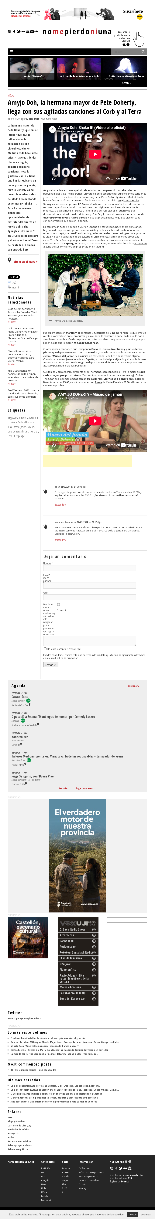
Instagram (66, 1168)
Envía (14, 282)
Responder (60, 504)
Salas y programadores (20, 1145)
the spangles (19, 436)
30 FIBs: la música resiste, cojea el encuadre (33, 1070)
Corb (20, 422)
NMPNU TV (45, 1168)
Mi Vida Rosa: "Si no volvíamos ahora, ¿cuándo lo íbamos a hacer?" (45, 1046)
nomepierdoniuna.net (21, 1162)
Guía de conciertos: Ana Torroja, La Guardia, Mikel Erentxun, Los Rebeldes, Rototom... (55, 1085)
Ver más (11, 322)
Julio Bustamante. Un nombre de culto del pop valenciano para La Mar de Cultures (54, 1101)
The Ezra (55, 240)
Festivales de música (18, 1129)
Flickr (64, 1184)
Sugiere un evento (85, 788)
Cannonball (67, 941)
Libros (43, 1184)
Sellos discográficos (18, 1149)
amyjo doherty (21, 417)
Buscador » (134, 686)
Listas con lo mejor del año (89, 1180)
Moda (43, 1188)
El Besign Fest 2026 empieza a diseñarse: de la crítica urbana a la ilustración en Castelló (56, 1093)
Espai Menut (46, 1200)
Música (11, 95)
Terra (10, 436)
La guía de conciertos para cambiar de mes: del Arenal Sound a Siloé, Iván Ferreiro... (54, 1054)
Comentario (62, 610)
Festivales (44, 1196)
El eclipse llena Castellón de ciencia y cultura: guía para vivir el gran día (48, 1038)
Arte (10, 1117)
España (16, 427)
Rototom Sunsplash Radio (76, 952)
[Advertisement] (87, 461)
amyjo (10, 417)
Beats (65, 240)
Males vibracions (70, 987)
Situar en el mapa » (26, 261)
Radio (11, 1137)
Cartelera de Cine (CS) (19, 1125)
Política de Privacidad (66, 658)
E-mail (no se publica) (47, 578)
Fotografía (13, 1133)
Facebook (65, 1172)
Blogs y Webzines (16, 1121)
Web (45, 592)
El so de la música (71, 958)
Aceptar (133, 1214)
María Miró (33, 118)
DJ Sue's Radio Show (72, 929)
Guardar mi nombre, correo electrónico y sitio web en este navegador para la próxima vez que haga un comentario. (49, 619)
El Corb (136, 378)
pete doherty (14, 431)
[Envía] (9, 282)
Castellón (33, 417)
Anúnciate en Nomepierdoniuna (91, 1172)
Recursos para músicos (19, 1141)
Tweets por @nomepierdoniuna (24, 1018)
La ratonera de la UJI (73, 993)
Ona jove (65, 964)
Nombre (48, 563)
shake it (25, 431)
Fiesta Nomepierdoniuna (88, 1176)
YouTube (65, 1176)
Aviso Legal (75, 649)
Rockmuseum (68, 947)
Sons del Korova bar (72, 999)
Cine (43, 1176)
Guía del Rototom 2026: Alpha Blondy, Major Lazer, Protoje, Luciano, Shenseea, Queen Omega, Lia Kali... (65, 1042)
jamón (23, 427)
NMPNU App (117, 1162)
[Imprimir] (9, 287)
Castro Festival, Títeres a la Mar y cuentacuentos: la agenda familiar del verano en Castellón (59, 1050)
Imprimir (15, 287)
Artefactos (67, 935)
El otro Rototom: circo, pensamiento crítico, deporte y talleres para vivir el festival (54, 1097)
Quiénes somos (84, 1168)
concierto (12, 422)
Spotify (64, 1188)
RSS (130, 1178)
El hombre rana (119, 332)
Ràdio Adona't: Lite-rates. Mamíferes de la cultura (74, 978)
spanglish (34, 431)
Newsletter (136, 1175)
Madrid (30, 427)
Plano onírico (68, 970)
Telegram (66, 1180)
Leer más (146, 1214)
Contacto (82, 1184)
